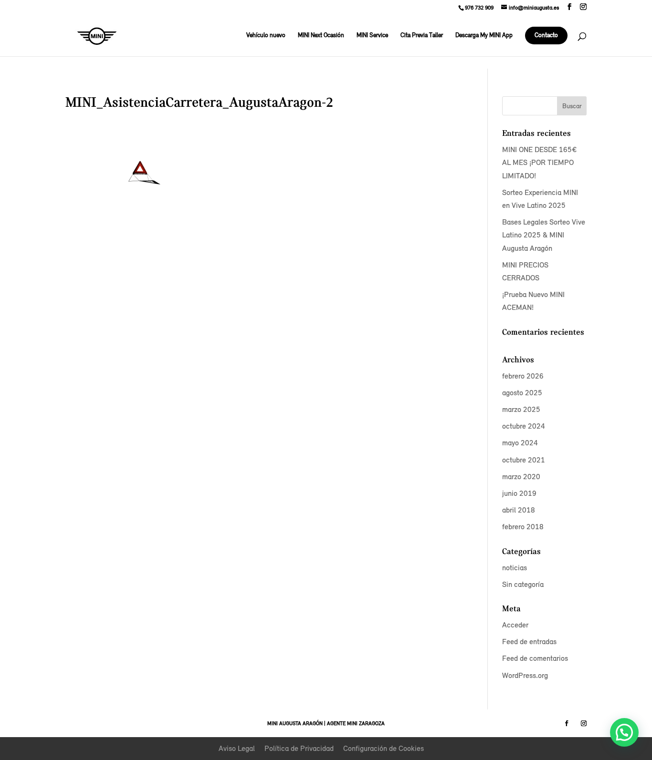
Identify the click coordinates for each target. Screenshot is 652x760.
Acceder (515, 624)
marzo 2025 (521, 409)
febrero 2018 (523, 526)
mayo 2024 (520, 442)
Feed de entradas (529, 641)
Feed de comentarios (535, 658)
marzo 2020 (521, 476)
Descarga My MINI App (484, 35)
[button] (624, 732)
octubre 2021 (523, 459)
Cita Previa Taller (421, 35)
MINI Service (372, 35)
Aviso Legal (237, 748)
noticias (514, 567)
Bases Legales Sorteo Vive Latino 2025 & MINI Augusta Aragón (543, 234)
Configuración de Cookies (383, 748)
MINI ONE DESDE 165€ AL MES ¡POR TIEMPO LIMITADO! (539, 162)
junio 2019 (519, 493)
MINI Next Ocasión (321, 35)
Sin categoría (523, 584)
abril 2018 (518, 509)
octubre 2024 (523, 426)
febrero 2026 (523, 375)
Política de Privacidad (299, 748)
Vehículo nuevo (265, 35)
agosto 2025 (522, 392)
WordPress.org (525, 675)
